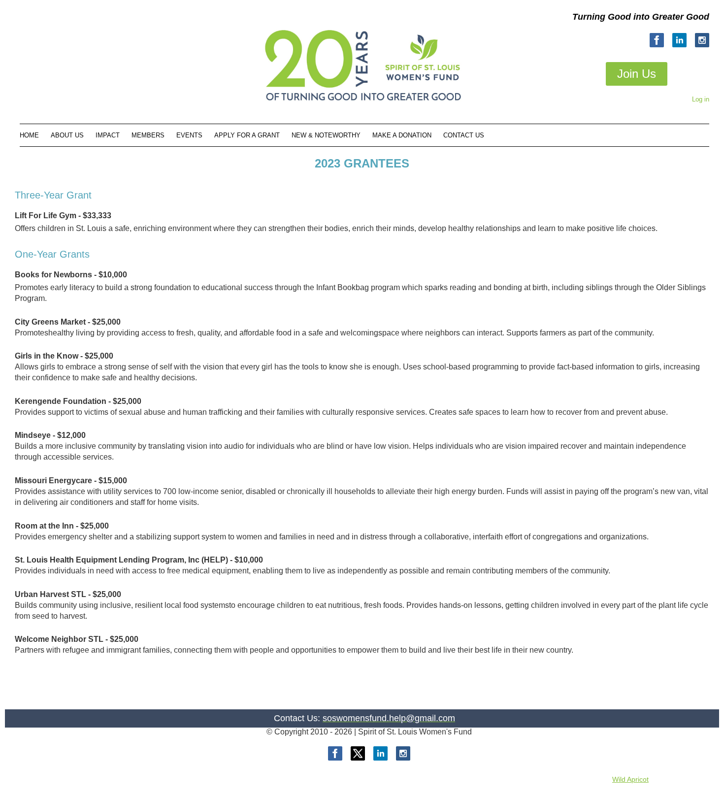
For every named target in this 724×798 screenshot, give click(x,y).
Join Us (636, 73)
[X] (358, 753)
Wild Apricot (630, 779)
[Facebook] (657, 40)
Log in (700, 99)
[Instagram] (702, 40)
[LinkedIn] (679, 40)
